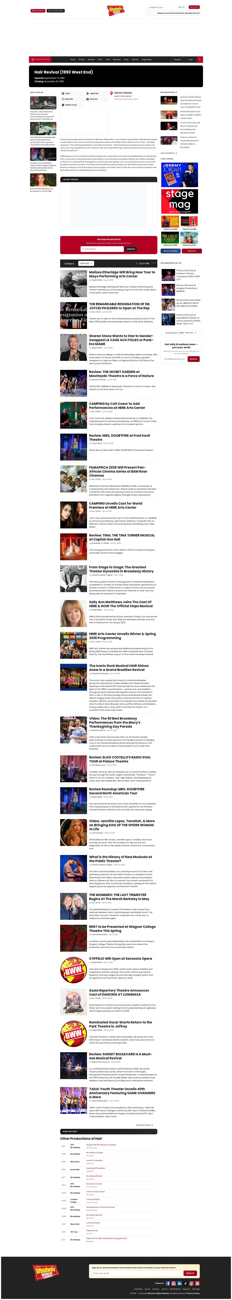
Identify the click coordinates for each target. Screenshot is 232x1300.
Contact (155, 1289)
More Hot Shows (170, 251)
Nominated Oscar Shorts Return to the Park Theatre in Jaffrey (120, 1024)
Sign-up (181, 7)
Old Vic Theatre (123, 92)
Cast (67, 93)
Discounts (192, 251)
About (147, 1289)
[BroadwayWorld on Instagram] (173, 1283)
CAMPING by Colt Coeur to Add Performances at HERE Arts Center (117, 405)
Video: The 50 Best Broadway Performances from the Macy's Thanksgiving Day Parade (114, 722)
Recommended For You (171, 263)
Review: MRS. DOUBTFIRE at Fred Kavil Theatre (119, 437)
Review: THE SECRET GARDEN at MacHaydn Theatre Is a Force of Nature (121, 374)
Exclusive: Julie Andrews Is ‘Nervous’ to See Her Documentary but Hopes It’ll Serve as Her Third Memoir (42, 109)
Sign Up (131, 249)
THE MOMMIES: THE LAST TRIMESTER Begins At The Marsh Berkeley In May (119, 897)
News (73, 59)
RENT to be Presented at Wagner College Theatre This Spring (122, 928)
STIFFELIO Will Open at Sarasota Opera (120, 958)
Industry (91, 59)
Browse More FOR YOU (179, 333)
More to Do (71, 105)
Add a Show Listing (55, 11)
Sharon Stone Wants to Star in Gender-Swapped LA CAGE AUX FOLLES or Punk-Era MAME (121, 340)
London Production (94, 1160)
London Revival (92, 1199)
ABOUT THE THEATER (122, 96)
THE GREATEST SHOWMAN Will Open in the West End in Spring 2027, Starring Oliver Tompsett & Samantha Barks (42, 135)
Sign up (193, 359)
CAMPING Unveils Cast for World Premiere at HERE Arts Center (115, 505)
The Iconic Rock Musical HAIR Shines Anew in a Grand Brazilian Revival (119, 668)
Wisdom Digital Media (158, 1293)
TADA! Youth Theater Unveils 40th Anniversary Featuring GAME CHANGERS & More (122, 1093)
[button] (200, 59)
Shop (126, 59)
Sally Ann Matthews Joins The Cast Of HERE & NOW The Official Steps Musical (121, 604)
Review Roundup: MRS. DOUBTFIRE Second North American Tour (116, 791)
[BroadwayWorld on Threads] (191, 1283)
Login (190, 59)
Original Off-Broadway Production (101, 1144)
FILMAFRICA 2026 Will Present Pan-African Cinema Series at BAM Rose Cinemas (118, 471)
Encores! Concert (94, 1183)
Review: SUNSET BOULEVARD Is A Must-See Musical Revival (120, 1056)
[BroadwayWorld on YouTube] (197, 1283)
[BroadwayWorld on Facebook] (167, 1283)
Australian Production (95, 1168)
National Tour (92, 1230)
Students (117, 59)
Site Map (196, 1289)
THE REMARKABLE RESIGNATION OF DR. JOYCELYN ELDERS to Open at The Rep (119, 306)
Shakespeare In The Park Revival (100, 1207)
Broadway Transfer (94, 1152)
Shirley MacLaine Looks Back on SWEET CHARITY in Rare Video (190, 115)
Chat (100, 59)
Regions (186, 1289)
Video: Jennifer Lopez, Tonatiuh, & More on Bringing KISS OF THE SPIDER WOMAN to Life (122, 825)
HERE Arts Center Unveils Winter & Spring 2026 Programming (122, 636)
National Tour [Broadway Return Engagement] (106, 1238)
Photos (93, 99)
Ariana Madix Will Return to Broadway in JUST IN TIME (41, 183)
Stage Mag (146, 59)
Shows (82, 59)
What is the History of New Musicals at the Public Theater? (120, 859)
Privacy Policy (193, 1293)
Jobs (108, 59)
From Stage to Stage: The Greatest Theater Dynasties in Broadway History (121, 569)
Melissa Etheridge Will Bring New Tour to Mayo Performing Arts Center (122, 274)
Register (177, 59)
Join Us (164, 1289)
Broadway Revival (94, 1176)
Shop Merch (39, 11)
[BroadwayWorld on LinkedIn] (179, 1283)
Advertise (138, 1289)
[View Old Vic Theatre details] (84, 122)
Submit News (175, 1289)
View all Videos (168, 153)
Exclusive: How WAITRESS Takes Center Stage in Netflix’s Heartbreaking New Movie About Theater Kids (43, 160)
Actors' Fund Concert (95, 1191)
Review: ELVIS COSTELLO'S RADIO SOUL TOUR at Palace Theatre (120, 759)
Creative (94, 93)
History (69, 99)
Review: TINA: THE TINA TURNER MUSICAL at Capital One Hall (122, 537)
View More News (143, 1125)
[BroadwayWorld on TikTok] (185, 1283)
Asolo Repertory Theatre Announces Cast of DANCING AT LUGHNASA (119, 992)
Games (135, 59)
